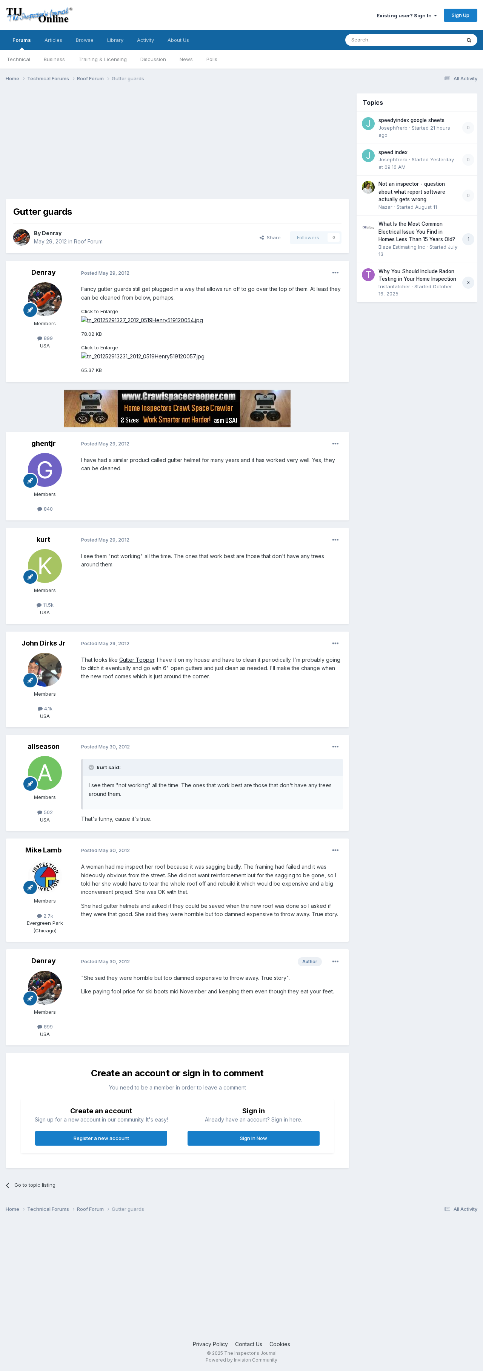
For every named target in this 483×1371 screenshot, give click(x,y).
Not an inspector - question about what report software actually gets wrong (411, 191)
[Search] (469, 40)
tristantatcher (394, 286)
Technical (18, 59)
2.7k (47, 916)
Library (115, 40)
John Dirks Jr (44, 643)
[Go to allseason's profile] (45, 773)
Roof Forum (88, 241)
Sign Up (460, 15)
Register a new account (101, 1138)
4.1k (47, 708)
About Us (178, 40)
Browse (85, 40)
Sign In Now (253, 1138)
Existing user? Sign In (405, 15)
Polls (211, 59)
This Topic (439, 40)
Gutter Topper (136, 659)
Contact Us (248, 1344)
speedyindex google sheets (411, 120)
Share (272, 237)
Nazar (385, 207)
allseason (44, 746)
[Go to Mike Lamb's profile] (45, 877)
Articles (53, 40)
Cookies (279, 1344)
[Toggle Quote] (92, 767)
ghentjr (43, 443)
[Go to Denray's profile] (21, 237)
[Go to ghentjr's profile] (45, 470)
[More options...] (335, 272)
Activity (145, 40)
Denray (52, 233)
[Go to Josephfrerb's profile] (368, 123)
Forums (21, 40)
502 (47, 812)
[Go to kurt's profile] (45, 566)
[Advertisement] (143, 146)
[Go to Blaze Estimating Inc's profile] (368, 227)
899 (47, 338)
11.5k (48, 605)
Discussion (153, 59)
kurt (43, 539)
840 (47, 509)
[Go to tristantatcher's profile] (368, 274)
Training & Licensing (102, 59)
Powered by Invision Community (241, 1360)
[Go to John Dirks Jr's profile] (45, 670)
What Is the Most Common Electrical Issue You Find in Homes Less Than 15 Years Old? (416, 231)
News (186, 59)
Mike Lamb (43, 850)
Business (54, 59)
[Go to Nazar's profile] (368, 187)
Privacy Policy (210, 1344)
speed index (393, 152)
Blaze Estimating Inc (401, 247)
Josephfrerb (393, 128)
